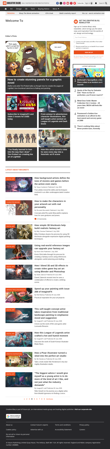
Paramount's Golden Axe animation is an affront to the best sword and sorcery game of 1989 (89, 117)
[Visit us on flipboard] (74, 3)
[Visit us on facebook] (57, 3)
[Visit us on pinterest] (71, 3)
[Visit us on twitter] (61, 3)
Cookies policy (11, 430)
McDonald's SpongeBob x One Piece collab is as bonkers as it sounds (89, 82)
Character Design (12, 202)
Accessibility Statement (63, 430)
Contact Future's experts (39, 425)
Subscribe (81, 3)
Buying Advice (43, 9)
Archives (49, 399)
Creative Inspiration (13, 354)
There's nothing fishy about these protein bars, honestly (88, 127)
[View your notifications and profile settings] (96, 3)
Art (11, 9)
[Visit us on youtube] (67, 3)
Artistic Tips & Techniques (15, 290)
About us (9, 425)
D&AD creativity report (67, 13)
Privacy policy (84, 425)
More (55, 9)
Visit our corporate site (83, 409)
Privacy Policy (85, 57)
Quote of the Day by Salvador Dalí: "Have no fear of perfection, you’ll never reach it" (90, 92)
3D (26, 9)
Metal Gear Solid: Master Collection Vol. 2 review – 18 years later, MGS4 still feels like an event (89, 104)
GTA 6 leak (49, 13)
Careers (82, 430)
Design (19, 9)
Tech (33, 9)
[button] (103, 3)
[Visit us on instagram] (64, 3)
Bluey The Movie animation (29, 13)
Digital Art (10, 179)
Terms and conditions (63, 425)
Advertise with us (37, 430)
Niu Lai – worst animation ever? (93, 13)
